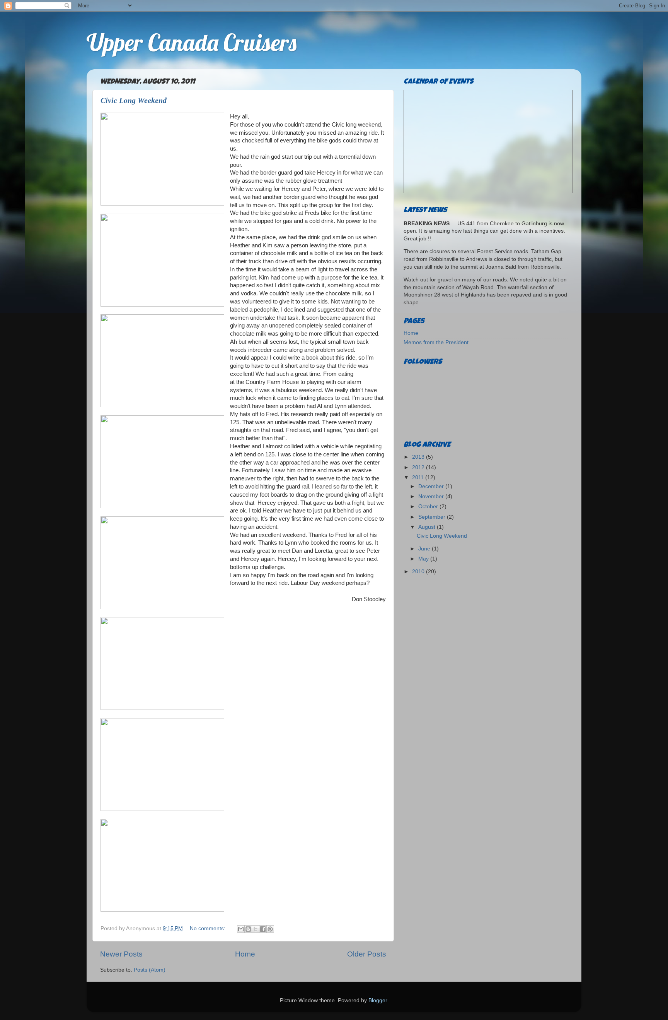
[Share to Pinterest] (270, 929)
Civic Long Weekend (134, 100)
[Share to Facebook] (263, 929)
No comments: (208, 928)
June (425, 549)
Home (245, 954)
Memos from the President (436, 342)
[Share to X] (255, 929)
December (431, 486)
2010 (419, 571)
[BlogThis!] (248, 929)
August (427, 527)
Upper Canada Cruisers (192, 42)
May (424, 559)
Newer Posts (121, 954)
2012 (419, 467)
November (431, 496)
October (429, 506)
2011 (418, 477)
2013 (419, 457)
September (432, 517)
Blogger (377, 1000)
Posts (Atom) (149, 970)
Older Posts (366, 954)
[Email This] (241, 929)
